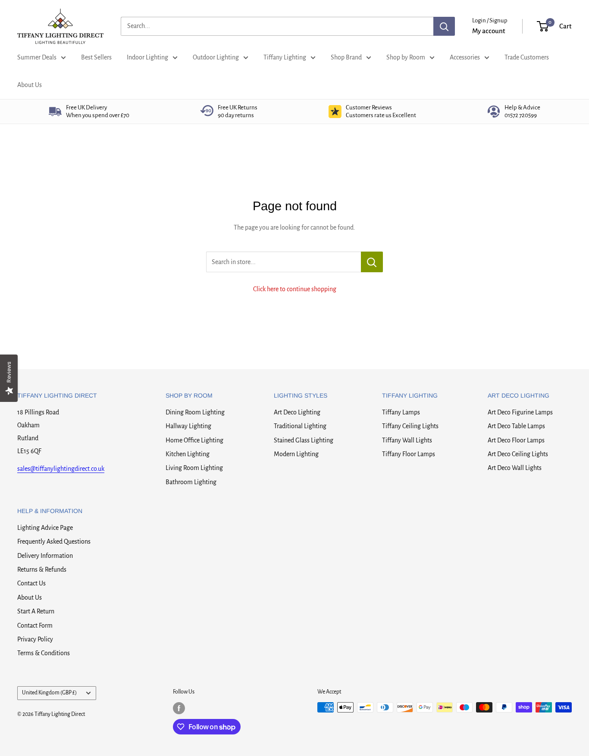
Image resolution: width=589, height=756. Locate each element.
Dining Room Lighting (195, 412)
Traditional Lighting (300, 426)
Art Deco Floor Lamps (516, 440)
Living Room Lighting (194, 467)
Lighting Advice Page (45, 527)
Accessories (465, 57)
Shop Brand (346, 57)
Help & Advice (522, 111)
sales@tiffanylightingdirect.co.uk (60, 468)
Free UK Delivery (97, 111)
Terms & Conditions (43, 653)
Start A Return (35, 611)
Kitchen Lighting (188, 454)
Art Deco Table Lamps (516, 426)
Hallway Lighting (188, 426)
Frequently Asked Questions (54, 541)
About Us (29, 84)
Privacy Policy (35, 639)
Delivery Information (45, 555)
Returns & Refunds (41, 569)
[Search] (444, 26)
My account (488, 30)
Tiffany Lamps (401, 412)
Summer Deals (36, 57)
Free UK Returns (237, 111)
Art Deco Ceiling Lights (518, 454)
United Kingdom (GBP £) (49, 693)
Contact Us (31, 583)
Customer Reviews (381, 111)
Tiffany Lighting (284, 57)
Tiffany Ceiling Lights (410, 426)
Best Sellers (96, 57)
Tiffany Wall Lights (407, 440)
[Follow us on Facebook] (179, 708)
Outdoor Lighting (216, 57)
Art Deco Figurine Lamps (520, 412)
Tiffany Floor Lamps (408, 454)
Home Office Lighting (194, 440)
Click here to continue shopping (294, 289)
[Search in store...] (372, 262)
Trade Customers (526, 57)
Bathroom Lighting (191, 482)
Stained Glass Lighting (303, 440)
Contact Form (35, 625)
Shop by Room (405, 57)
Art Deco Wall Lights (515, 467)
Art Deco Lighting (297, 412)
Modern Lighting (296, 454)
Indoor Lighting (147, 57)
